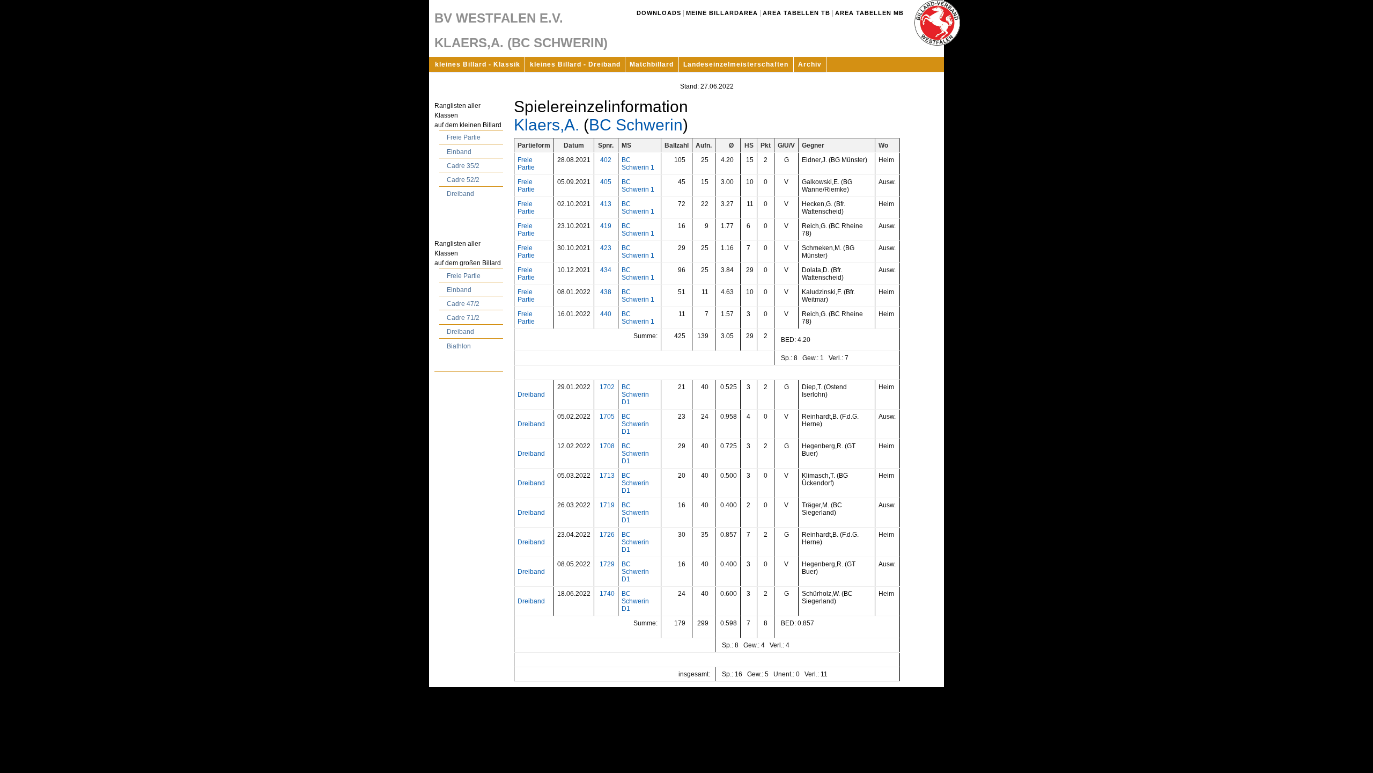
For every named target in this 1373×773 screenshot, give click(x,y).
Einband (459, 152)
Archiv (810, 64)
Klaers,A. (546, 125)
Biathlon (459, 346)
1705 (607, 416)
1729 (607, 564)
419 (605, 226)
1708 (607, 446)
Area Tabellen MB (869, 13)
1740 (607, 593)
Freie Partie (464, 137)
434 (605, 270)
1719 (607, 505)
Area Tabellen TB (796, 13)
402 (605, 160)
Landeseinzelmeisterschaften (735, 64)
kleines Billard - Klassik (477, 64)
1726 (607, 534)
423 (605, 248)
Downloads (659, 13)
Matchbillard (652, 64)
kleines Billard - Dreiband (575, 64)
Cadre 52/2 (463, 180)
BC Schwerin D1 (635, 394)
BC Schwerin (636, 125)
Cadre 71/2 (463, 318)
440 (605, 314)
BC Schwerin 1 (638, 163)
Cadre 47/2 (463, 304)
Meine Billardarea (722, 13)
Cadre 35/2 (463, 166)
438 (605, 292)
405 (605, 182)
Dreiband (460, 194)
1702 (607, 387)
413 (605, 204)
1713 (607, 475)
